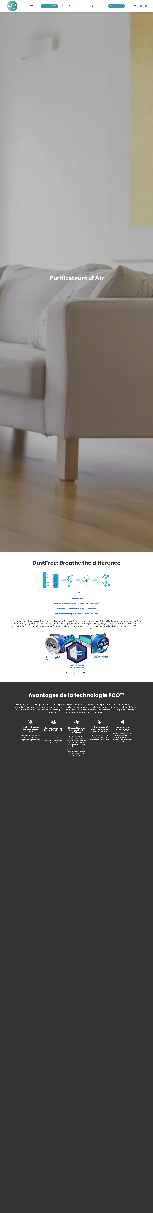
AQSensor (33, 6)
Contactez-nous (116, 6)
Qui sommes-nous (98, 6)
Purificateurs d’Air (49, 6)
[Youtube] (146, 6)
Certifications (67, 6)
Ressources (82, 6)
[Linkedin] (141, 6)
